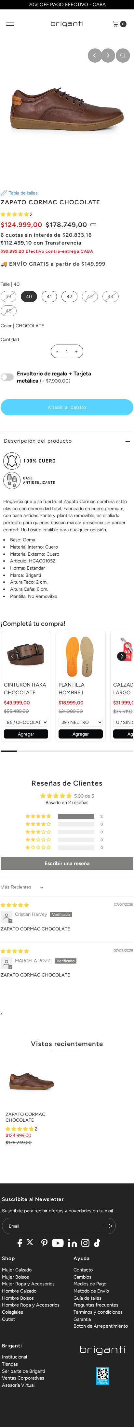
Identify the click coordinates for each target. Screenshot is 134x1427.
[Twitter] (32, 1244)
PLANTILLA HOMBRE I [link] (72, 689)
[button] (15, 214)
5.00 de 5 (84, 796)
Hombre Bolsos (18, 1298)
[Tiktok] (97, 1244)
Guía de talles (87, 1298)
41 (49, 296)
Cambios (82, 1277)
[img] (15, 905)
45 (8, 311)
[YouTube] (58, 1244)
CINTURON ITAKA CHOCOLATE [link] (25, 689)
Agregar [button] (26, 734)
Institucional (14, 1357)
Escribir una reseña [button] (67, 863)
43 (90, 296)
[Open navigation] (10, 24)
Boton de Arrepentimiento (101, 1326)
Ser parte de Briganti (23, 1371)
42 (69, 296)
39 (8, 296)
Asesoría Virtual (18, 1385)
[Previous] (95, 55)
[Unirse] (108, 1226)
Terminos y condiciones (98, 1312)
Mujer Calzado (17, 1270)
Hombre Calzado (19, 1291)
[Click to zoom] (123, 55)
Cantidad (10, 339)
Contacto (83, 1270)
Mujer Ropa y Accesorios (28, 1284)
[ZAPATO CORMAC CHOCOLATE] (32, 1082)
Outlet (8, 1319)
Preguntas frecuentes (96, 1305)
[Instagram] (85, 1244)
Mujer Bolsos (15, 1277)
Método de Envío (91, 1291)
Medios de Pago (90, 1284)
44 (111, 296)
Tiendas (10, 1364)
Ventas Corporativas (23, 1378)
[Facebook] (20, 1244)
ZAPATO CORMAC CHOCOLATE (25, 1117)
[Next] (108, 55)
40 (29, 296)
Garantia (82, 1319)
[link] (26, 656)
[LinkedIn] (72, 1244)
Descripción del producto (38, 441)
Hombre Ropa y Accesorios (31, 1305)
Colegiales (12, 1312)
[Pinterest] (44, 1244)
